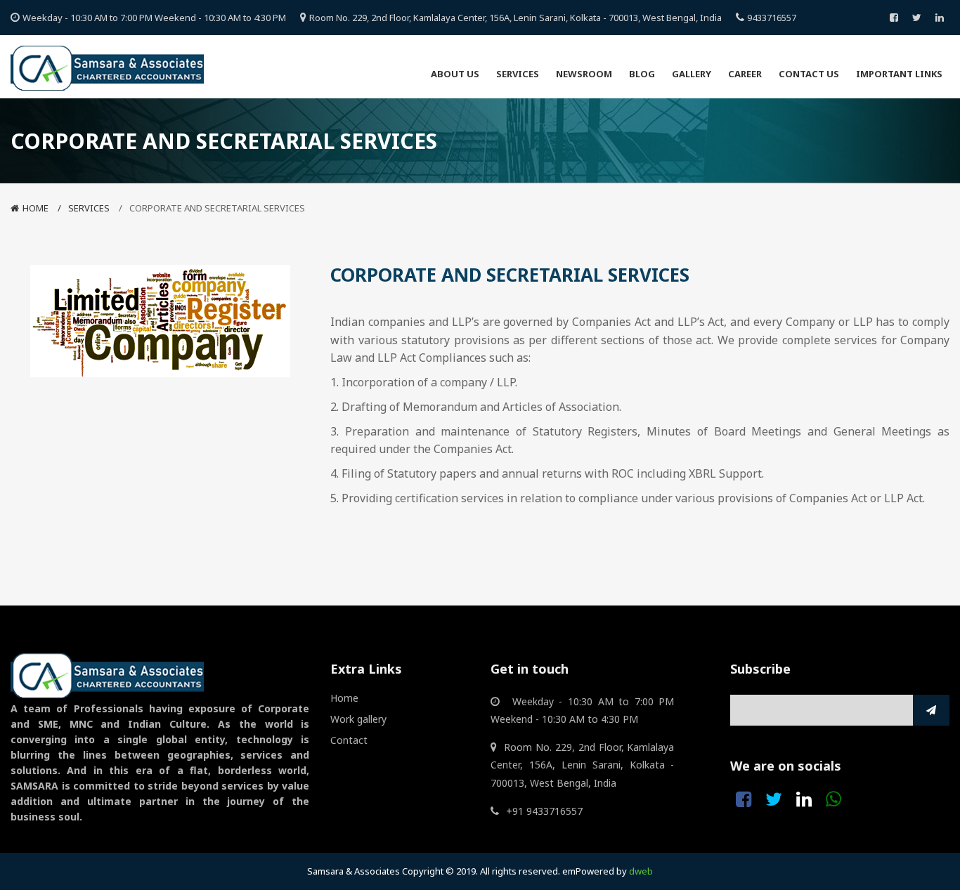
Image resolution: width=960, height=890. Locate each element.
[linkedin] (939, 17)
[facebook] (894, 17)
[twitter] (917, 17)
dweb (641, 871)
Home (35, 208)
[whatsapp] (833, 799)
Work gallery (358, 719)
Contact (349, 740)
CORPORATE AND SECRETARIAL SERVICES (217, 208)
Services (89, 208)
